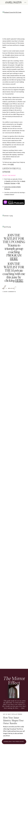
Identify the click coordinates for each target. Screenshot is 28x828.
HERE (12, 164)
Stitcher (13, 183)
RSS (18, 183)
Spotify (8, 181)
